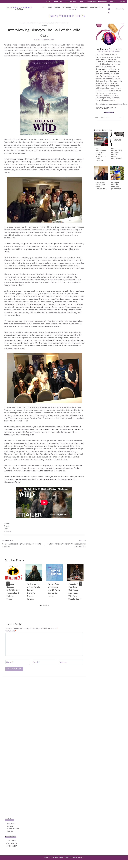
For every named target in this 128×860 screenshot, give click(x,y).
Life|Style (67, 7)
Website (63, 662)
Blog (44, 7)
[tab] (40, 605)
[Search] (120, 117)
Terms (122, 1)
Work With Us (70, 1)
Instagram (12, 844)
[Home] (20, 23)
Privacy (113, 1)
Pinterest (12, 846)
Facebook (12, 841)
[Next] (80, 584)
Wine (50, 7)
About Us (58, 1)
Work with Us (13, 829)
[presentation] (13, 572)
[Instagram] (109, 9)
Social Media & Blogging (97, 1)
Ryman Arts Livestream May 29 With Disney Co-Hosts (54, 590)
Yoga (75, 7)
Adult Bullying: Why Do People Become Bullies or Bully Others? (116, 153)
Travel (57, 7)
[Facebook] (109, 5)
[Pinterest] (109, 12)
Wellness (84, 7)
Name (9, 662)
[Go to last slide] (8, 584)
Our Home (72, 10)
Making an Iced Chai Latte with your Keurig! (116, 186)
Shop (82, 1)
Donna (38, 40)
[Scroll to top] (123, 855)
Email (36, 662)
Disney (44, 25)
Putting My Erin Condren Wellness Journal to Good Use (67, 544)
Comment (10, 631)
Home (48, 1)
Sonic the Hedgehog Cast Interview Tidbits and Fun (21, 544)
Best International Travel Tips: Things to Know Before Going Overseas (101, 154)
